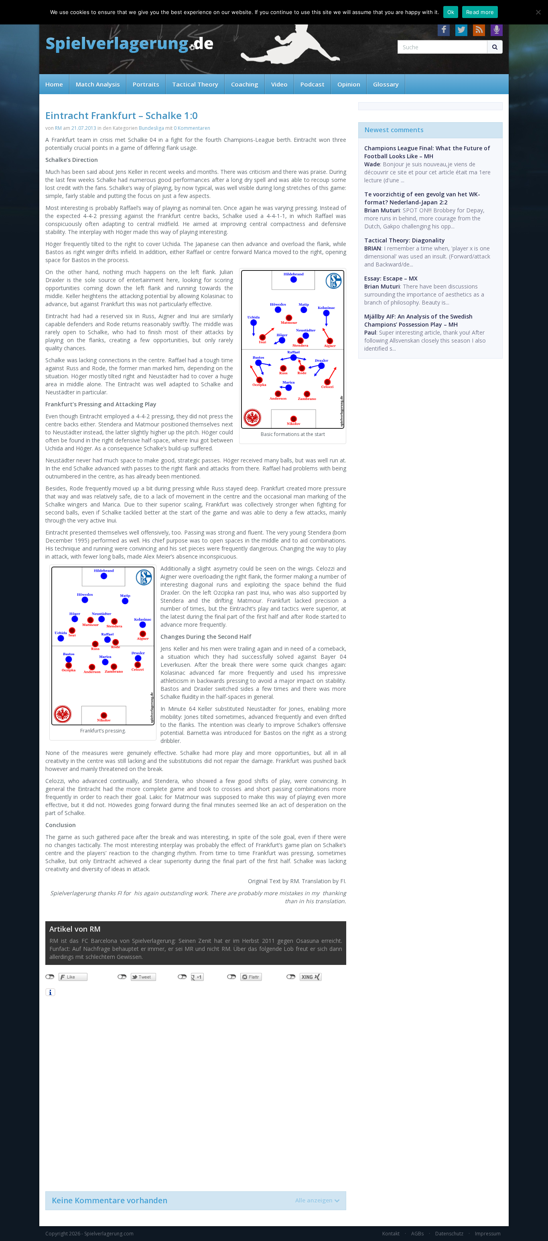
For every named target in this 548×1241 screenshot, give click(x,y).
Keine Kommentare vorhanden (192, 1200)
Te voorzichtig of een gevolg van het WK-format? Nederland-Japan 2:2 (422, 198)
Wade (372, 164)
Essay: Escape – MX (391, 278)
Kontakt (391, 1233)
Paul (370, 332)
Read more (480, 12)
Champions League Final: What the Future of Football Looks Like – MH (427, 152)
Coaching (244, 84)
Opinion (348, 84)
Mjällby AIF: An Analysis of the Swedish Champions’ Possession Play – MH (418, 320)
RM (58, 128)
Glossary (386, 84)
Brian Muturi (382, 210)
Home (54, 84)
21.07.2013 (83, 128)
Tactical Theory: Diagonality (404, 240)
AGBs (417, 1233)
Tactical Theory (195, 84)
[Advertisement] (195, 1093)
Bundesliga (151, 128)
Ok (451, 12)
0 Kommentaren (192, 128)
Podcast (312, 84)
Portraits (146, 84)
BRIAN (372, 248)
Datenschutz (449, 1233)
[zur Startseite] (129, 45)
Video (279, 84)
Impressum (488, 1233)
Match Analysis (98, 84)
